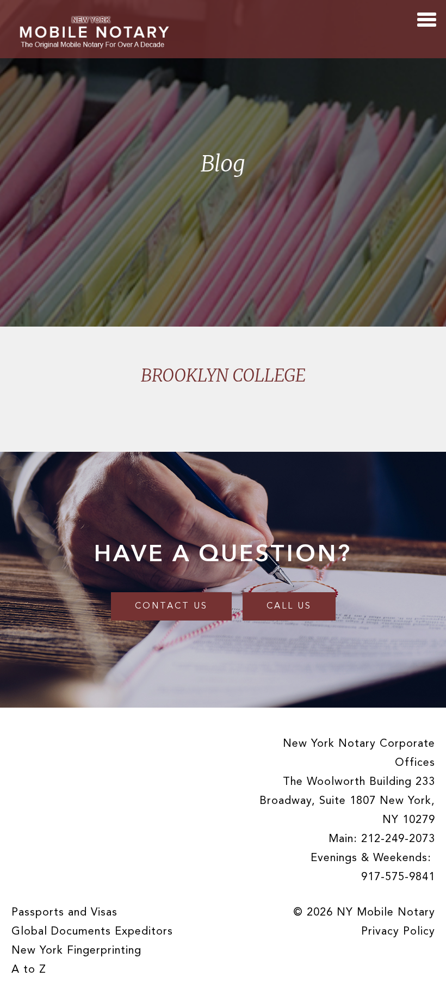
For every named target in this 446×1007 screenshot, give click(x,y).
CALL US (289, 606)
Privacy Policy (398, 931)
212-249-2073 (398, 839)
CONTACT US (171, 606)
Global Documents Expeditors (92, 931)
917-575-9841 (398, 877)
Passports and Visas (64, 912)
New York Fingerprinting (76, 950)
